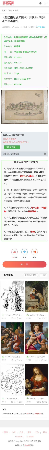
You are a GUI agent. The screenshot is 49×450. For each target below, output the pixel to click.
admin (17, 27)
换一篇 (25, 264)
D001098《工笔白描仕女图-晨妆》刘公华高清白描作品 (12, 315)
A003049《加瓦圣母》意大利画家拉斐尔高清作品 (37, 357)
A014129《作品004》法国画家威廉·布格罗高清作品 (36, 315)
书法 (37, 432)
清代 (10, 10)
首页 (3, 10)
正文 (17, 10)
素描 (29, 432)
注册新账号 (38, 414)
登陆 (28, 414)
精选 (45, 432)
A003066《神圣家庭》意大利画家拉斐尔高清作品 (12, 357)
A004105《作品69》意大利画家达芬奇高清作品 (37, 398)
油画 (13, 432)
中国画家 (18, 436)
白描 (21, 432)
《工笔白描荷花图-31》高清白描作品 (10, 398)
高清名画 (26, 445)
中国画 (43, 275)
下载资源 (40, 27)
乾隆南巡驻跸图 (31, 275)
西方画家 (30, 436)
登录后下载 (10, 147)
